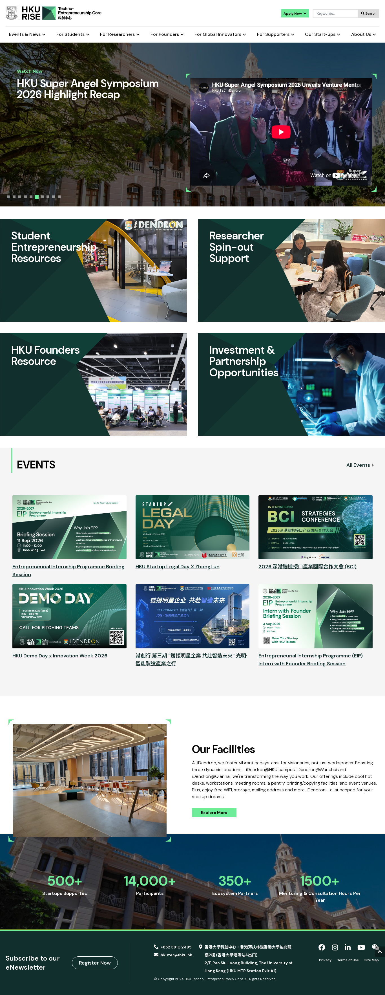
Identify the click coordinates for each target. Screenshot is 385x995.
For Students (70, 34)
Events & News (25, 34)
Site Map (371, 960)
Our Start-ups (320, 34)
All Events (358, 465)
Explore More (214, 812)
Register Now (95, 962)
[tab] (8, 196)
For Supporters (273, 34)
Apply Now (293, 13)
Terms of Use (348, 960)
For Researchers (117, 34)
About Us (361, 34)
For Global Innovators (217, 34)
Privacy (325, 960)
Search (370, 13)
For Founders (165, 34)
